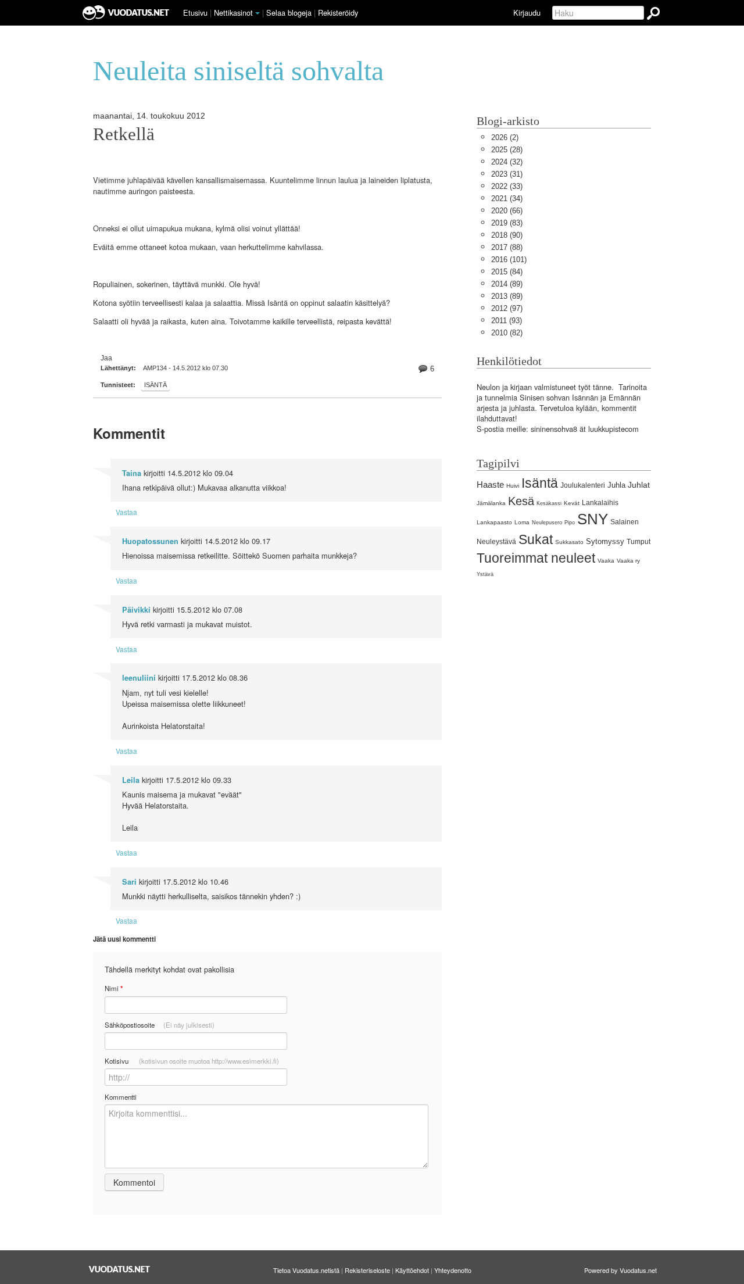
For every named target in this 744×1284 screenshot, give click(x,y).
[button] (257, 13)
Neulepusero (547, 522)
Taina (131, 473)
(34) (507, 198)
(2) (504, 137)
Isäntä (155, 384)
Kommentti (121, 1096)
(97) (507, 308)
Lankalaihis (600, 502)
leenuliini (139, 678)
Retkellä (124, 134)
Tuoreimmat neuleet (536, 558)
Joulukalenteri (582, 485)
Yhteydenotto (452, 1270)
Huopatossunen (150, 541)
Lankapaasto (494, 522)
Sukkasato (569, 542)
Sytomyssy (605, 541)
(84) (507, 271)
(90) (507, 235)
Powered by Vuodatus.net (620, 1270)
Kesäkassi (548, 503)
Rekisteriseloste (367, 1270)
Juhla (616, 485)
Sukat (535, 539)
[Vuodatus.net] (119, 1269)
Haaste (490, 484)
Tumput (638, 541)
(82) (507, 332)
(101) (509, 259)
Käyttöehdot (412, 1270)
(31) (507, 174)
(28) (507, 149)
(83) (507, 223)
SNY (592, 519)
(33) (507, 186)
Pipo (569, 522)
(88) (507, 247)
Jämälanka (491, 503)
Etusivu (195, 12)
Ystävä (485, 574)
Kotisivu (192, 1060)
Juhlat (639, 484)
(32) (507, 162)
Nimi (114, 988)
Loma (522, 522)
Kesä (521, 500)
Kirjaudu (527, 12)
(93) (506, 320)
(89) (507, 284)
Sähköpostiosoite (159, 1024)
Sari (129, 882)
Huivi (512, 485)
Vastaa (126, 512)
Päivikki (136, 610)
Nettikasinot (233, 12)
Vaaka (606, 560)
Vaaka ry (628, 560)
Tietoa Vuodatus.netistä (306, 1270)
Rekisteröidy (338, 12)
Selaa (289, 12)
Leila (131, 780)
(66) (507, 210)
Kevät (572, 503)
